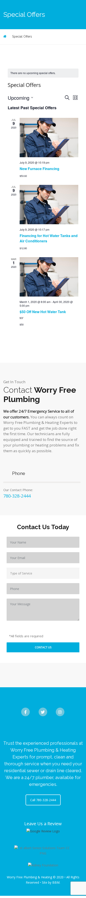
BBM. (56, 882)
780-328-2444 (17, 496)
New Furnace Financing (39, 168)
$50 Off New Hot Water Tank (43, 311)
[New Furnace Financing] (49, 137)
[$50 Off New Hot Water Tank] (49, 277)
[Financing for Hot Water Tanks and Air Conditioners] (49, 204)
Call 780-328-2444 (43, 800)
